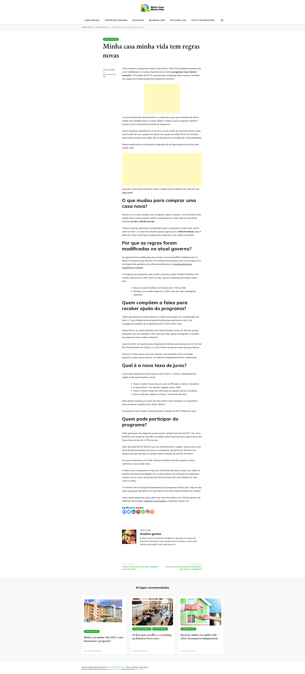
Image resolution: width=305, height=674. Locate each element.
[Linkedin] (134, 512)
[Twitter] (129, 512)
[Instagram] (147, 512)
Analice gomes (109, 70)
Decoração (138, 20)
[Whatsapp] (143, 512)
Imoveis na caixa (157, 20)
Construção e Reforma (116, 20)
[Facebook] (124, 512)
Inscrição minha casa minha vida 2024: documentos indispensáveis (199, 636)
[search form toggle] (222, 20)
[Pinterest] (138, 512)
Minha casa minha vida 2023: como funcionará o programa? (104, 639)
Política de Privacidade (202, 20)
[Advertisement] (162, 98)
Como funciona (91, 20)
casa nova (127, 192)
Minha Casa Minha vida (115, 667)
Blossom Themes (114, 669)
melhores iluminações (155, 501)
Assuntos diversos (142, 629)
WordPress (140, 669)
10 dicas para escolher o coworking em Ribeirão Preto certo (151, 636)
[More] (152, 512)
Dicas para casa (178, 20)
